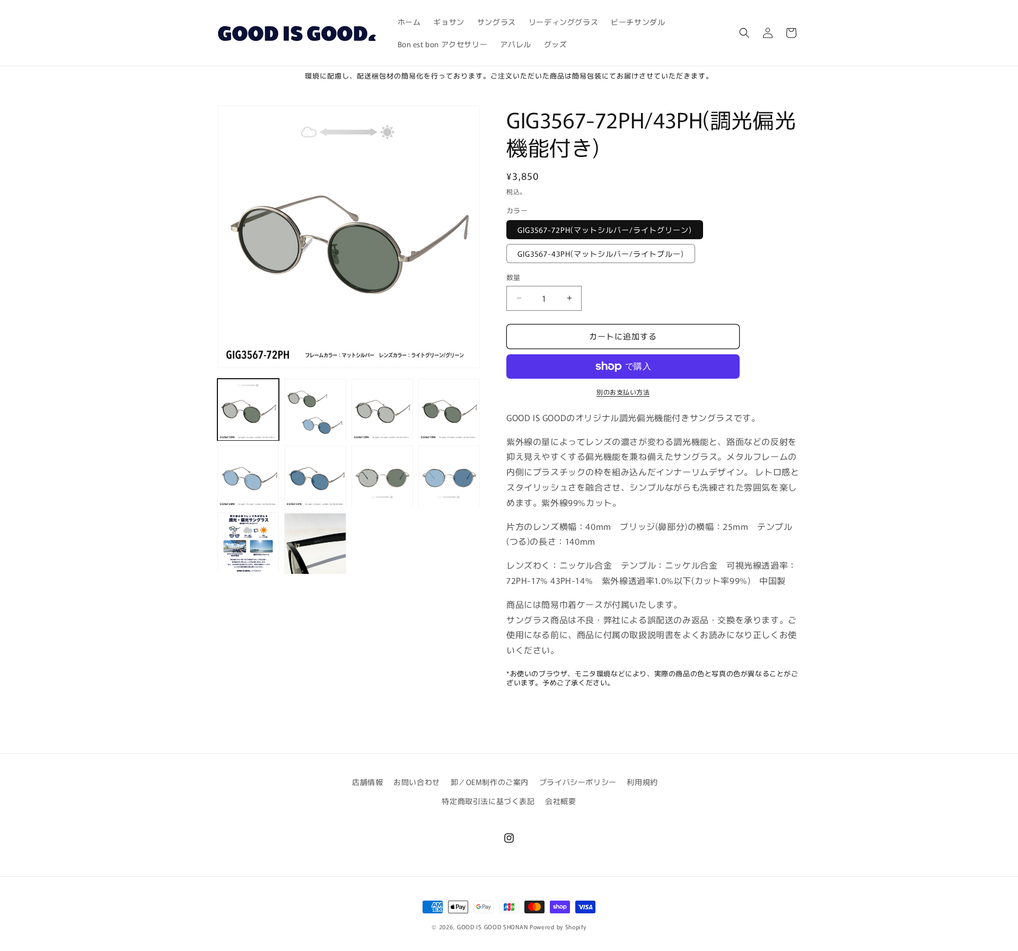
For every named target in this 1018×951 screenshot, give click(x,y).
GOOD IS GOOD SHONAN (492, 926)
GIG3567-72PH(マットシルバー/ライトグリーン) (604, 229)
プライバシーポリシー (578, 781)
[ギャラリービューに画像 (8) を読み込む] (449, 477)
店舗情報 (367, 781)
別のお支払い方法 (623, 391)
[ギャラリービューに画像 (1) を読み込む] (248, 409)
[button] (744, 33)
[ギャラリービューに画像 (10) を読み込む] (248, 543)
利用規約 (642, 781)
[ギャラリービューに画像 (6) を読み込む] (315, 477)
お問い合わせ (416, 781)
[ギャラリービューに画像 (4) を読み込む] (449, 409)
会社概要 (560, 801)
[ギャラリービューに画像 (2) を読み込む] (315, 409)
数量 (513, 277)
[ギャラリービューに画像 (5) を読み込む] (248, 477)
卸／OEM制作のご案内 (490, 781)
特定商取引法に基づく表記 (488, 801)
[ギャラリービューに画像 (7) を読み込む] (382, 477)
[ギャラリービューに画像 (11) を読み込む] (315, 543)
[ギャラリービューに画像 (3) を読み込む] (382, 409)
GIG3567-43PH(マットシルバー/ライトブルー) (600, 253)
